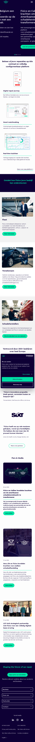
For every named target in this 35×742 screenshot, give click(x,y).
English (4, 737)
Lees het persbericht (10, 46)
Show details (26, 374)
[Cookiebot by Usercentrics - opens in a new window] (26, 356)
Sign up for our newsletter (17, 674)
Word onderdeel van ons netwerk (14, 336)
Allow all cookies (17, 379)
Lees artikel (8, 513)
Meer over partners (17, 445)
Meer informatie (9, 233)
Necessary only (17, 384)
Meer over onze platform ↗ (25, 169)
